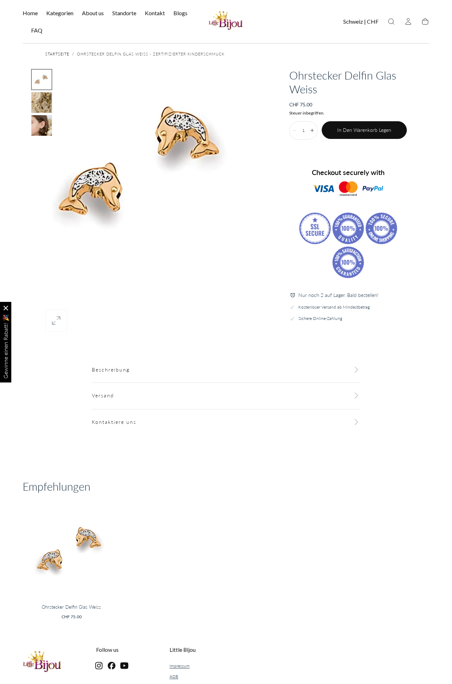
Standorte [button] (124, 13)
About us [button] (93, 13)
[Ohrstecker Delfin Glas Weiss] (71, 551)
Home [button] (30, 13)
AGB (174, 676)
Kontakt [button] (155, 13)
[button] (361, 22)
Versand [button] (103, 395)
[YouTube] (124, 665)
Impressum (180, 665)
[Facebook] (111, 665)
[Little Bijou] (42, 662)
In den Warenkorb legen (364, 130)
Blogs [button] (180, 13)
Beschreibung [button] (111, 370)
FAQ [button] (36, 30)
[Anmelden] (408, 21)
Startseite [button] (57, 54)
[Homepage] (226, 21)
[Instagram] (99, 665)
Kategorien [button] (59, 13)
